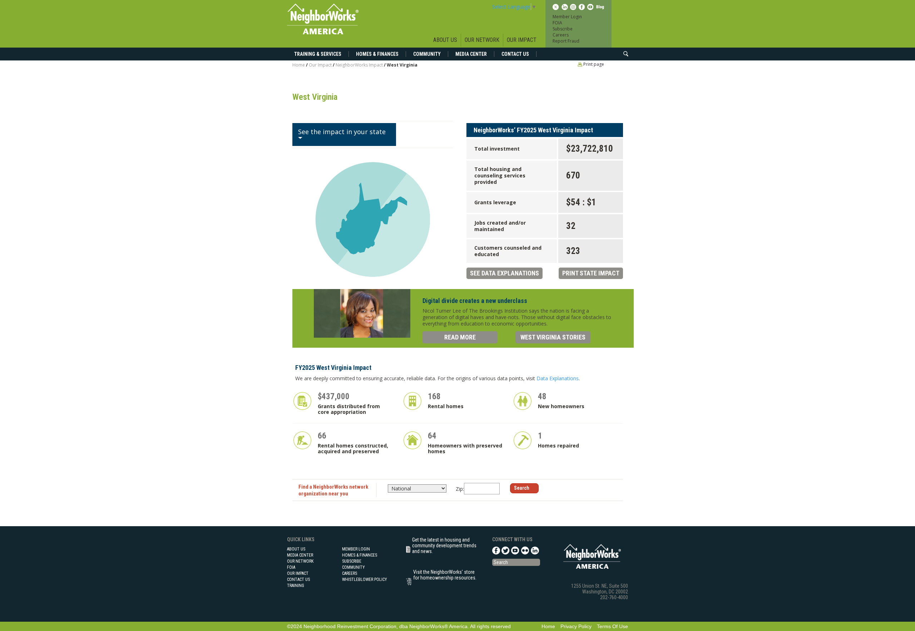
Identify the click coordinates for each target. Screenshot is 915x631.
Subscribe (563, 29)
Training (295, 585)
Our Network (482, 39)
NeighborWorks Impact (360, 65)
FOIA (557, 23)
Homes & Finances (377, 54)
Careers (561, 35)
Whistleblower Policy (364, 579)
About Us (445, 39)
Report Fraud (566, 41)
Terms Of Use (612, 626)
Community (427, 54)
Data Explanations (557, 378)
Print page (593, 64)
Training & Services (317, 54)
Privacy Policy (576, 626)
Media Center (471, 54)
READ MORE (460, 337)
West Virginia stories (552, 337)
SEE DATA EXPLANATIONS (504, 273)
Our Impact (521, 39)
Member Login (567, 17)
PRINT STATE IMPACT (590, 273)
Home (298, 65)
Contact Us (515, 54)
